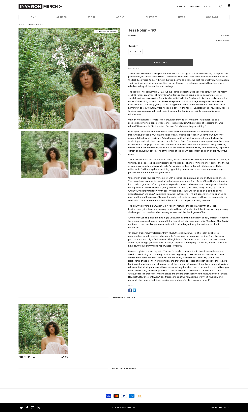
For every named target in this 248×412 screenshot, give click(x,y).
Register (194, 6)
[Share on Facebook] (130, 290)
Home (32, 17)
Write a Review (222, 40)
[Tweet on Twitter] (134, 290)
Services (151, 17)
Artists (61, 17)
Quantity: (133, 46)
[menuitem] (32, 17)
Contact (212, 17)
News (181, 17)
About (120, 17)
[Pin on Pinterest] (138, 290)
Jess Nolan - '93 (27, 357)
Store (92, 17)
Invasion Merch (128, 407)
